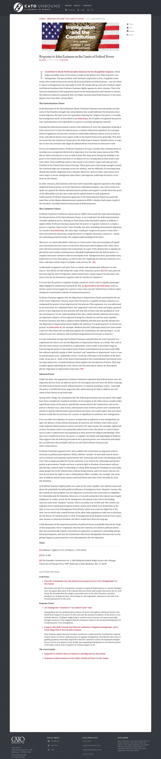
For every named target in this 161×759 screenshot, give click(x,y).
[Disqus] (80, 696)
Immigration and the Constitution (65, 19)
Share (131, 35)
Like (130, 28)
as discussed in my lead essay (96, 285)
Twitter (82, 10)
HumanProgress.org (92, 750)
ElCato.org (88, 754)
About (77, 5)
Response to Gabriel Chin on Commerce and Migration (68, 653)
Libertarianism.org (91, 745)
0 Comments (63, 60)
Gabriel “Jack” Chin (83, 607)
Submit (131, 31)
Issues (68, 5)
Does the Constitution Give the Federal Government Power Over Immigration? (79, 581)
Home (42, 19)
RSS (92, 10)
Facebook (71, 10)
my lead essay (57, 230)
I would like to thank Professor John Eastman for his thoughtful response (79, 71)
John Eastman (75, 630)
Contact (87, 5)
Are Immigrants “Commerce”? (57, 607)
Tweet (131, 24)
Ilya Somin (42, 60)
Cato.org (87, 741)
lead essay (83, 118)
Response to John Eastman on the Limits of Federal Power (70, 658)
